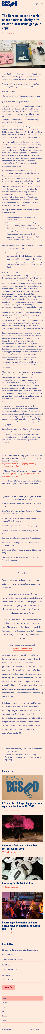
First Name (6, 965)
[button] (37, 4)
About (4, 1007)
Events (4, 1003)
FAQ (3, 1011)
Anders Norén (39, 1029)
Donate (4, 998)
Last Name (6, 975)
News (4, 1020)
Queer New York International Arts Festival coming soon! (19, 846)
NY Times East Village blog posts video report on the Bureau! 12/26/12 (22, 804)
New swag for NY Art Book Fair (17, 883)
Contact (4, 1016)
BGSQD (9, 1029)
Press (4, 1025)
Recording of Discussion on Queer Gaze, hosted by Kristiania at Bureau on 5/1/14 (21, 925)
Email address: (7, 954)
